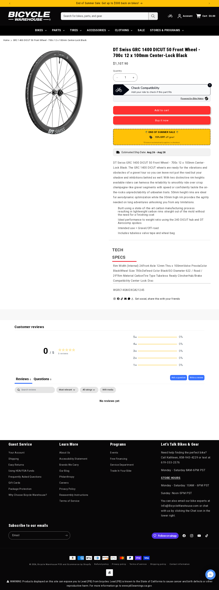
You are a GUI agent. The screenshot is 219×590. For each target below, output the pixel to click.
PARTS (56, 30)
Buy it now (162, 120)
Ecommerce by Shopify (79, 564)
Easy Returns (16, 464)
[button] (158, 337)
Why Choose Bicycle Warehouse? (28, 495)
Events (114, 452)
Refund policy (101, 564)
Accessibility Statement (73, 458)
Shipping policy (158, 564)
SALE (141, 30)
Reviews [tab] (23, 379)
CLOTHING (122, 30)
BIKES (39, 30)
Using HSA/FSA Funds (21, 470)
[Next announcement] (209, 3)
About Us (64, 452)
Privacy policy (119, 564)
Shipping (14, 458)
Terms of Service (69, 501)
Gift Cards (14, 482)
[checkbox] (108, 390)
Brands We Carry (69, 464)
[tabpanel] (109, 412)
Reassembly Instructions (73, 495)
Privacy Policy (67, 489)
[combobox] (104, 16)
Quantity (117, 71)
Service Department (122, 464)
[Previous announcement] (10, 3)
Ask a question (178, 377)
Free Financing (118, 458)
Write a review (196, 377)
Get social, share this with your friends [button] (157, 298)
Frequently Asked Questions (25, 476)
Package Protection (20, 489)
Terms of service (138, 564)
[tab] (42, 379)
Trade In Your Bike (121, 470)
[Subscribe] (66, 535)
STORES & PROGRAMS (165, 30)
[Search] (153, 16)
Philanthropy (66, 476)
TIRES (74, 30)
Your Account (16, 452)
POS (60, 564)
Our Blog (64, 470)
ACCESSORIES (96, 30)
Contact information (180, 564)
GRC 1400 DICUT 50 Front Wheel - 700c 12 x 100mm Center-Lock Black (50, 40)
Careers (64, 482)
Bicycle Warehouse (47, 564)
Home (6, 40)
